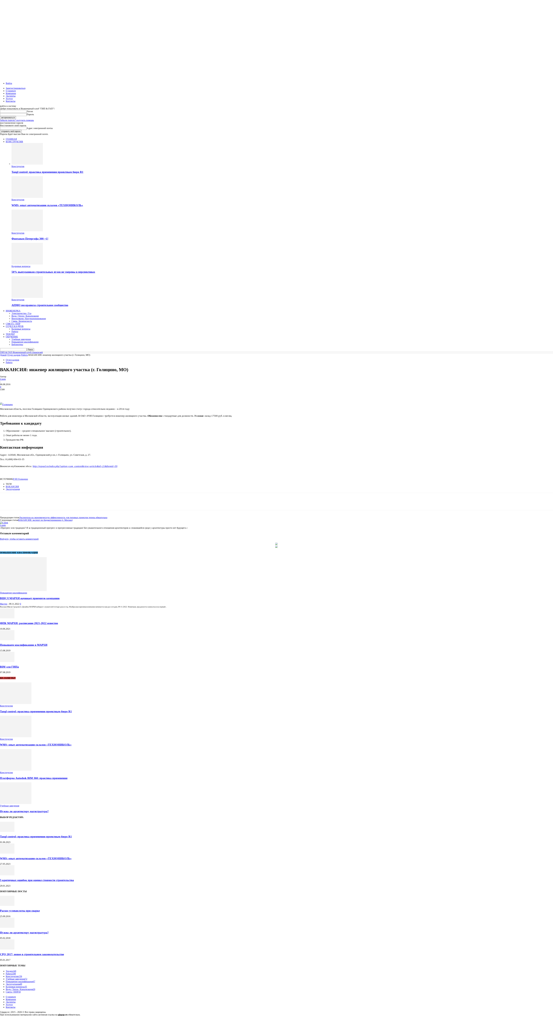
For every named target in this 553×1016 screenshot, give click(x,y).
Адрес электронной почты (40, 128)
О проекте (11, 91)
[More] (46, 394)
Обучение (12, 336)
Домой (3, 355)
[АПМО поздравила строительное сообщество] (27, 297)
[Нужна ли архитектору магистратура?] (15, 803)
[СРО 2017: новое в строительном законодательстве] (7, 948)
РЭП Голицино (20, 479)
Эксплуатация (13, 489)
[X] (15, 394)
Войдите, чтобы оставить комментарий (19, 539)
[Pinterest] (25, 394)
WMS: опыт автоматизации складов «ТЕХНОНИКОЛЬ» (47, 205)
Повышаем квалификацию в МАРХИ (23, 644)
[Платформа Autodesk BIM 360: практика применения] (15, 770)
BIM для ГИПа (9, 666)
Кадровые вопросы (21, 266)
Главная (11, 139)
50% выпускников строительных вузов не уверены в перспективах (53, 271)
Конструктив (14, 141)
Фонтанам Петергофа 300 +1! (30, 238)
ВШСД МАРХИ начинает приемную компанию (30, 598)
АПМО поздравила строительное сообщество (40, 305)
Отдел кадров (14, 326)
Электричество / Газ (21, 313)
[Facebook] (5, 394)
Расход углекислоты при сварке (20, 910)
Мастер (3, 604)
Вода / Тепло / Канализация (25, 316)
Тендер (10, 334)
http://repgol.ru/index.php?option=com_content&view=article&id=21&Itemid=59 (75, 466)
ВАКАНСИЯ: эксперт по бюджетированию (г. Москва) (45, 520)
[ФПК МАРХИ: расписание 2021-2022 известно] (7, 617)
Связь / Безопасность (22, 321)
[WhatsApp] (36, 394)
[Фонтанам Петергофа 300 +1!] (27, 230)
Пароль (30, 114)
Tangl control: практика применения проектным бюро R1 (47, 171)
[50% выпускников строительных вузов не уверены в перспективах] (27, 263)
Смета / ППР (13, 323)
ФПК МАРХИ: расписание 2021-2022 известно (29, 623)
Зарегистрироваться (15, 88)
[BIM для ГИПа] (7, 661)
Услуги (9, 98)
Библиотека (17, 344)
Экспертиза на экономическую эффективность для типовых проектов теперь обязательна (63, 517)
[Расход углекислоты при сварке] (7, 905)
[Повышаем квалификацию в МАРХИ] (7, 639)
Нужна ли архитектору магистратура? (24, 811)
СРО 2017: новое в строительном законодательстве (32, 954)
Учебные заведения (21, 339)
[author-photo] (4, 522)
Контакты (10, 101)
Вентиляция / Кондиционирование (29, 318)
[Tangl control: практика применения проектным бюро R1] (27, 164)
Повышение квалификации (25, 342)
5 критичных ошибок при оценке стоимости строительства (37, 880)
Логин (30, 111)
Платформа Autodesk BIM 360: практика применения (33, 778)
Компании (11, 93)
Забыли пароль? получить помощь (17, 120)
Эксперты (11, 96)
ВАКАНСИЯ (12, 486)
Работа (15, 331)
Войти (9, 83)
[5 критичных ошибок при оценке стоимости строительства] (7, 874)
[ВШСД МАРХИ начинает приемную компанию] (23, 590)
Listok (3, 379)
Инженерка (13, 311)
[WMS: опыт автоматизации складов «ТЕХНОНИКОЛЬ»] (27, 197)
